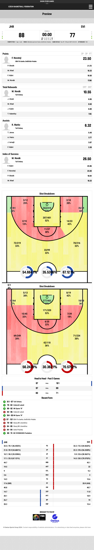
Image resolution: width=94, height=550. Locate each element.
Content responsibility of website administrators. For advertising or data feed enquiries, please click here (57, 527)
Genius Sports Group (54, 518)
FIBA (39, 518)
